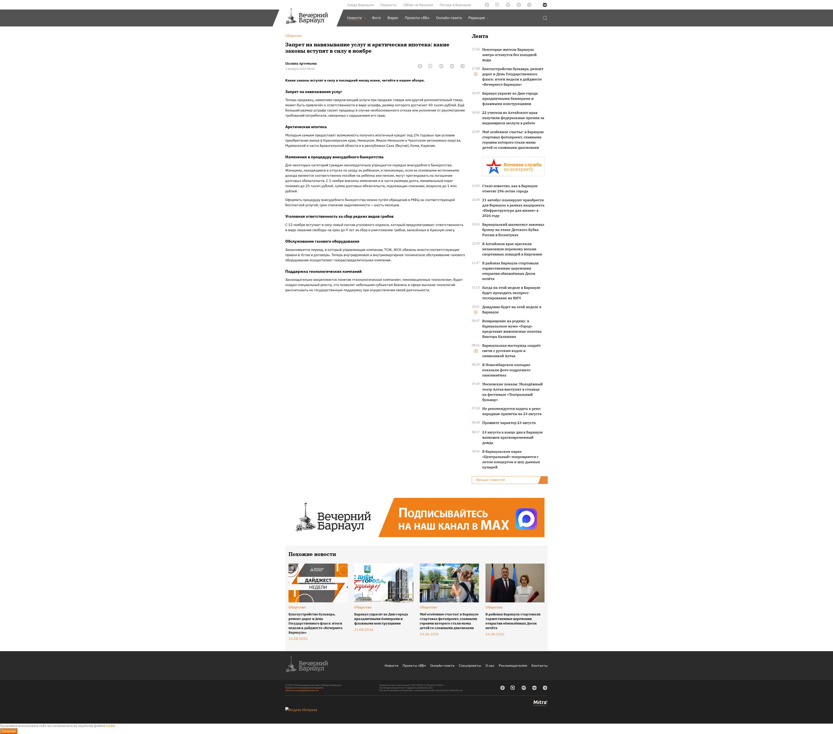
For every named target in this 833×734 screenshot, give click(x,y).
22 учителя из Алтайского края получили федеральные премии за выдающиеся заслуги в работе (513, 117)
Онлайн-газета (442, 665)
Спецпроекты (470, 665)
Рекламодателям (513, 665)
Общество (297, 607)
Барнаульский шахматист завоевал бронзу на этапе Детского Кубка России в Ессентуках (513, 229)
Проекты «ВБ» (414, 665)
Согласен (9, 731)
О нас (489, 665)
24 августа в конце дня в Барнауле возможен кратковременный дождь (512, 437)
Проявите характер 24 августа (509, 422)
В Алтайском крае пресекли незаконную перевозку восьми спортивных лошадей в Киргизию (512, 249)
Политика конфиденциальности (302, 690)
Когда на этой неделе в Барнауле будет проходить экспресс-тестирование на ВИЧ (511, 292)
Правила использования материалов (304, 687)
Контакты (539, 665)
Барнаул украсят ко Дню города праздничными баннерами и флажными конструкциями (510, 98)
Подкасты (388, 5)
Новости (391, 665)
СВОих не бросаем (418, 5)
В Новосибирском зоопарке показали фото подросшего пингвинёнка (506, 370)
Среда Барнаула (360, 5)
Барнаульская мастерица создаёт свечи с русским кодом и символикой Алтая (511, 350)
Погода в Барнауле (455, 5)
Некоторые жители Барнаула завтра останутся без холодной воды (509, 54)
